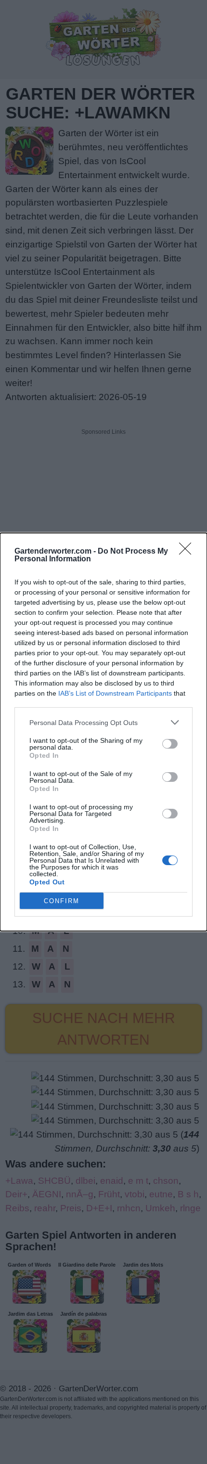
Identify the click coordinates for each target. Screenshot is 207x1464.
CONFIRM (61, 901)
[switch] (170, 744)
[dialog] (103, 732)
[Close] (188, 552)
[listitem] (103, 722)
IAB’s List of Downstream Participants (115, 693)
